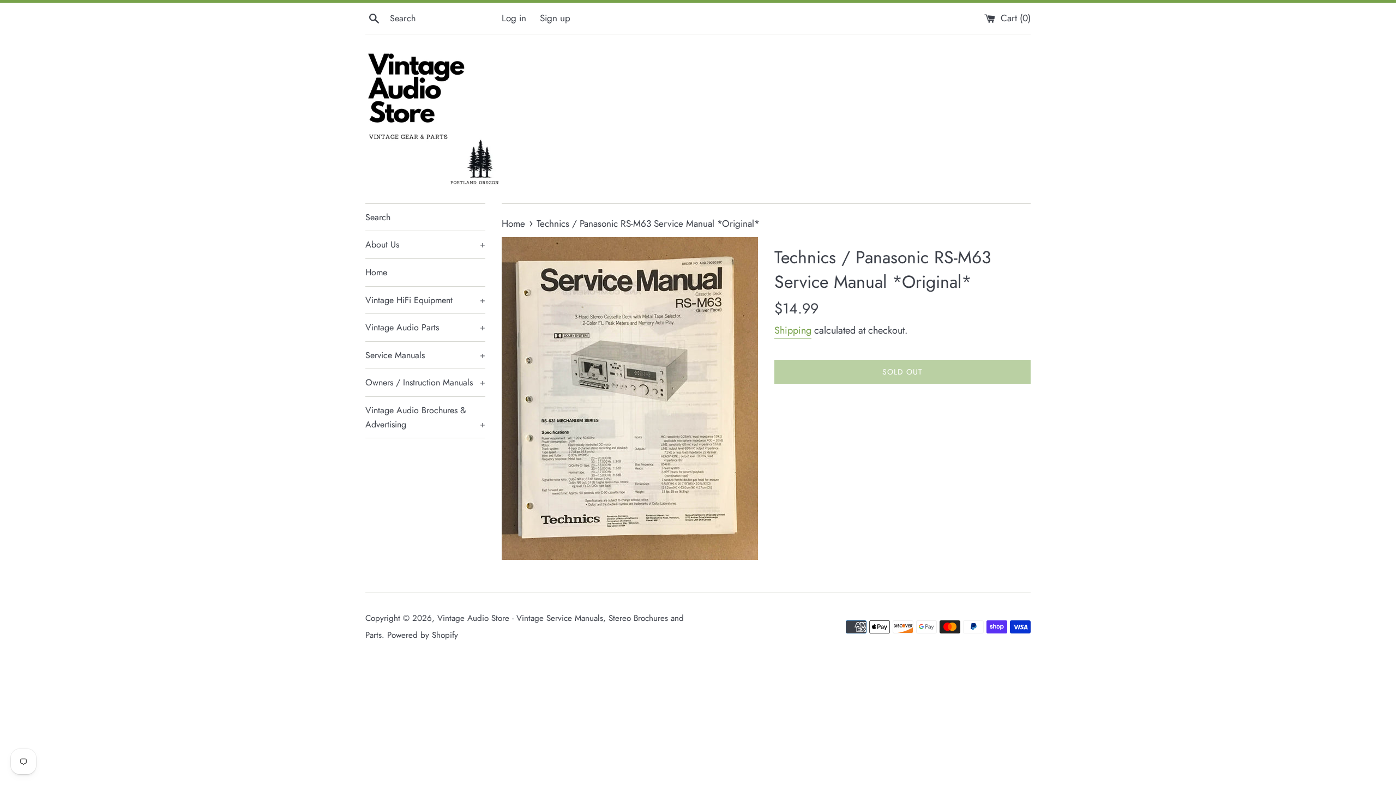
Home (376, 272)
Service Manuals (425, 355)
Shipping (792, 330)
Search (377, 217)
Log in (514, 18)
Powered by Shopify (422, 635)
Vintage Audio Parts (425, 327)
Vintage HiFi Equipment (425, 300)
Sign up (555, 18)
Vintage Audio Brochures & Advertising (425, 417)
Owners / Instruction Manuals (425, 382)
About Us (425, 244)
